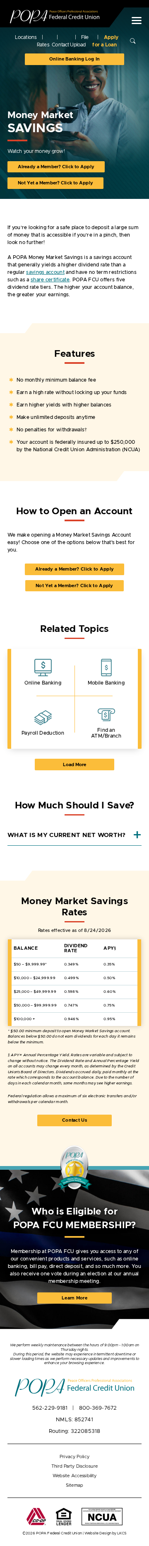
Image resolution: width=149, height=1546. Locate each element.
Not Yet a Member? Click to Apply (55, 183)
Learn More (82, 1300)
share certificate (50, 279)
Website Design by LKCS (105, 1533)
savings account (45, 272)
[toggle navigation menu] (134, 20)
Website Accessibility (75, 1475)
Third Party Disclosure (74, 1466)
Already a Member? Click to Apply (56, 167)
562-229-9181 (49, 1408)
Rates (43, 44)
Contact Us (74, 1120)
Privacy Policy (74, 1456)
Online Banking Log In (74, 59)
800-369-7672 (98, 1408)
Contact (60, 44)
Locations (26, 37)
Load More (85, 764)
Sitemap (74, 1485)
